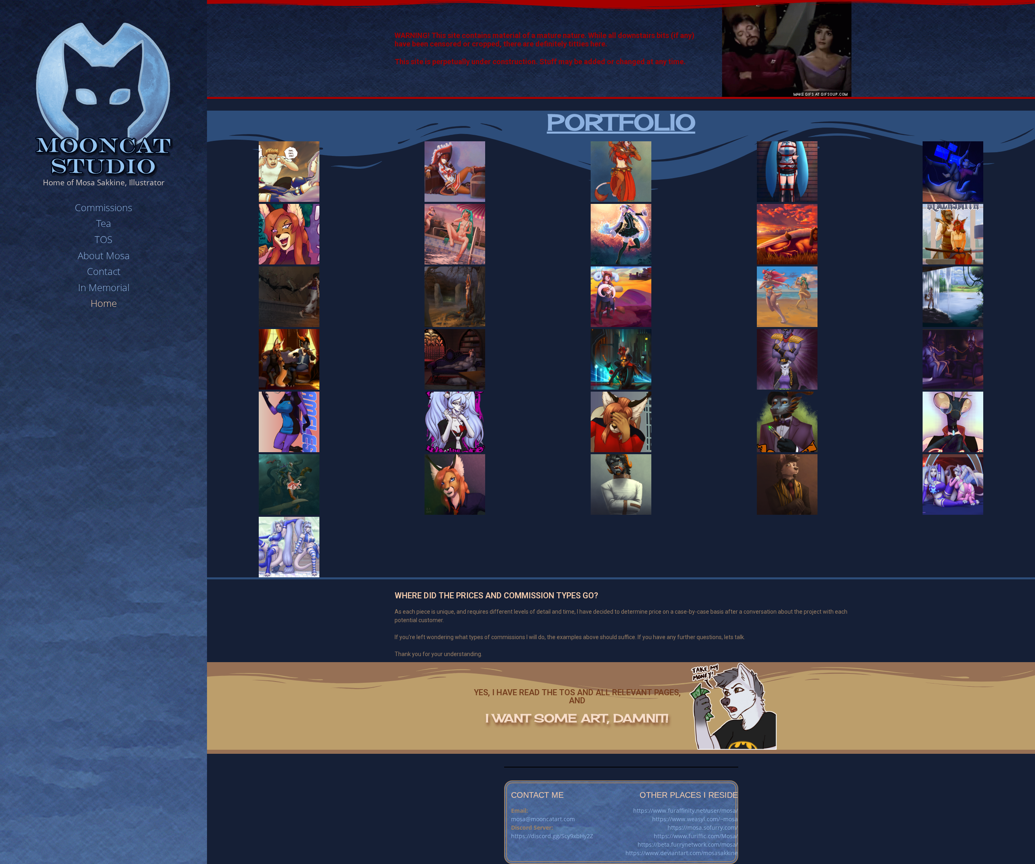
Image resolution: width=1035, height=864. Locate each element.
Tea (103, 223)
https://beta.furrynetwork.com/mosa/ (688, 844)
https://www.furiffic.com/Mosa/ (696, 836)
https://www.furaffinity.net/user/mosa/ (685, 810)
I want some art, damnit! (577, 718)
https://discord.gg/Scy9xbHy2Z (552, 836)
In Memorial (103, 287)
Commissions (103, 207)
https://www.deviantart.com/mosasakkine (681, 853)
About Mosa (104, 255)
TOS (103, 239)
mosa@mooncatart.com (543, 819)
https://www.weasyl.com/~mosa (695, 819)
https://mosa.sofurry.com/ (702, 827)
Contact (103, 271)
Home (104, 303)
